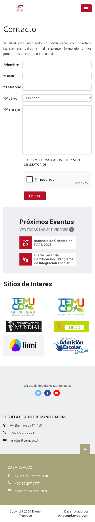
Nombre (11, 64)
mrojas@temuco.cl (24, 440)
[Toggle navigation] (86, 8)
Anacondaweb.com (73, 515)
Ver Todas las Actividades (44, 230)
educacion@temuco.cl (30, 491)
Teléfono (12, 87)
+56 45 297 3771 (27, 483)
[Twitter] (38, 393)
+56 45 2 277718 (23, 433)
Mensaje (11, 109)
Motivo (10, 98)
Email (8, 76)
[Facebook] (47, 393)
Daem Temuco (30, 513)
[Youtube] (56, 393)
